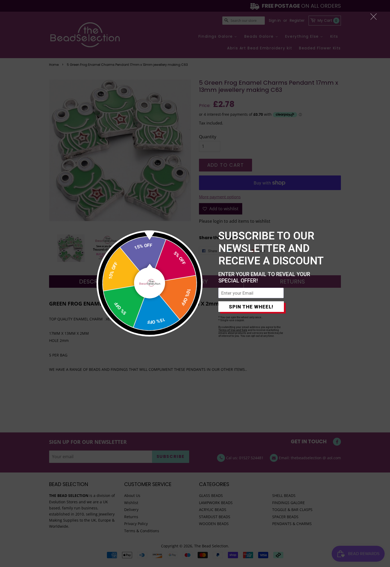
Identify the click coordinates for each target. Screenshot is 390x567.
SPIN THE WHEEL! (251, 307)
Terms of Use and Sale (232, 330)
